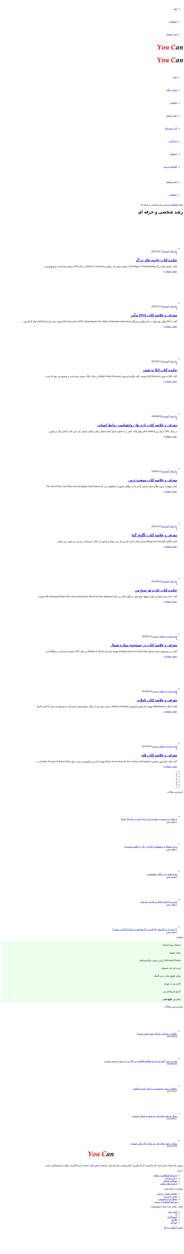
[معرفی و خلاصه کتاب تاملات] (149, 688)
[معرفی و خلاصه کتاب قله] (149, 743)
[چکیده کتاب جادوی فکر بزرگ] (149, 248)
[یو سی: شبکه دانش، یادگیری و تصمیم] (161, 49)
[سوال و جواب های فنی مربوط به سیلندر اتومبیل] (161, 1113)
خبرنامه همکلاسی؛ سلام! (165, 1175)
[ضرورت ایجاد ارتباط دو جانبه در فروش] (161, 899)
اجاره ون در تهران (172, 983)
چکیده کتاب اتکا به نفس (160, 370)
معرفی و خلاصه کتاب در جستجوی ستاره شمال (144, 645)
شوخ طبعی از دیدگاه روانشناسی (162, 874)
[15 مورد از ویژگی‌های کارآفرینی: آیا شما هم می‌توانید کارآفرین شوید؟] (161, 926)
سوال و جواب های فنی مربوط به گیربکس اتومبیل (153, 1143)
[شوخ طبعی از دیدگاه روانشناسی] (161, 871)
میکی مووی (175, 952)
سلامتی (173, 103)
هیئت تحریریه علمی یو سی (164, 636)
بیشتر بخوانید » (170, 271)
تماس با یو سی (170, 1196)
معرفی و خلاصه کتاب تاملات (157, 700)
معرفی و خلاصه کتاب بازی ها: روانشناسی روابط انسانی (137, 425)
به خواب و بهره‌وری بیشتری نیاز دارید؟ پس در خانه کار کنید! (149, 819)
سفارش (172, 999)
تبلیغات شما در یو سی (167, 1193)
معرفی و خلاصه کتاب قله (159, 755)
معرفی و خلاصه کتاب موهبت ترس (152, 480)
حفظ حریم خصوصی (167, 1199)
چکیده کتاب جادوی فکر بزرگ (156, 260)
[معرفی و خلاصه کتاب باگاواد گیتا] (149, 523)
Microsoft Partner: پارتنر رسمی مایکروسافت (160, 960)
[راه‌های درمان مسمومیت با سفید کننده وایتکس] (161, 1086)
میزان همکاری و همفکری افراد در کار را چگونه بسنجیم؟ (150, 846)
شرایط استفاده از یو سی (165, 1202)
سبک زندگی (171, 90)
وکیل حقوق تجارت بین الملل (167, 976)
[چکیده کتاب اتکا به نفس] (149, 358)
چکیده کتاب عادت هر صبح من (156, 590)
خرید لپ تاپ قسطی (171, 968)
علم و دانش (171, 115)
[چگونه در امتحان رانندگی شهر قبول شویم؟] (161, 1031)
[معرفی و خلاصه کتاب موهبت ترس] (149, 468)
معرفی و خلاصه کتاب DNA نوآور (154, 315)
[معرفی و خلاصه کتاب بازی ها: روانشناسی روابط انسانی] (149, 413)
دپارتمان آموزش (169, 251)
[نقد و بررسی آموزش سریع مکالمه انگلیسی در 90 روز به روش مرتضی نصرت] (161, 1058)
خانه (181, 204)
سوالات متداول (170, 1181)
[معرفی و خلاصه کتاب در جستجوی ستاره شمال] (149, 633)
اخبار (174, 77)
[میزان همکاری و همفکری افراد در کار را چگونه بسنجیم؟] (161, 844)
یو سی (180, 1165)
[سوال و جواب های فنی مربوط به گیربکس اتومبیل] (161, 1141)
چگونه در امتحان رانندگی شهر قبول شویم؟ (157, 1034)
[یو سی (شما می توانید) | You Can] (92, 1153)
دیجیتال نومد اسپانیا (172, 945)
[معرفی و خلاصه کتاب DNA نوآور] (149, 303)
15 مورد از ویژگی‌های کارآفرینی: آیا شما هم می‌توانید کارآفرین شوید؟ (144, 929)
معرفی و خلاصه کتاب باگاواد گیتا (154, 535)
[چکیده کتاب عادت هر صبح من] (149, 578)
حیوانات (173, 154)
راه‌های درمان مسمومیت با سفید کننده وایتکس (155, 1088)
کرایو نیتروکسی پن (172, 991)
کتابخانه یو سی (170, 167)
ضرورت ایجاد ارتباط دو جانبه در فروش (158, 902)
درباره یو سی (171, 1178)
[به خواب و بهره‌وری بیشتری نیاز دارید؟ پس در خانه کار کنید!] (161, 816)
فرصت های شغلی (168, 1183)
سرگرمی (172, 141)
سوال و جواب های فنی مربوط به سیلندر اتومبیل (154, 1116)
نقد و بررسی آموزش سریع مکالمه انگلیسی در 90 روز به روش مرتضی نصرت (140, 1061)
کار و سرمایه (171, 128)
